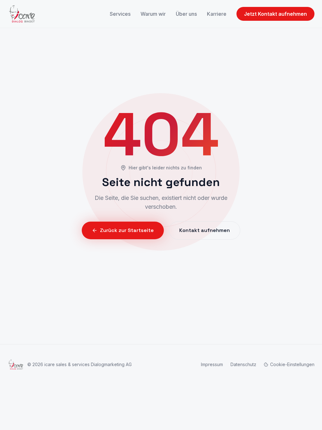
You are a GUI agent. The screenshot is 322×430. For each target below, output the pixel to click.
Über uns (186, 14)
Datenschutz (243, 364)
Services (120, 14)
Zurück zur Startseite (127, 230)
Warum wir (153, 14)
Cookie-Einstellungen (292, 364)
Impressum (212, 364)
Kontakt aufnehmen (204, 230)
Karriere (216, 14)
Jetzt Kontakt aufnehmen (275, 14)
